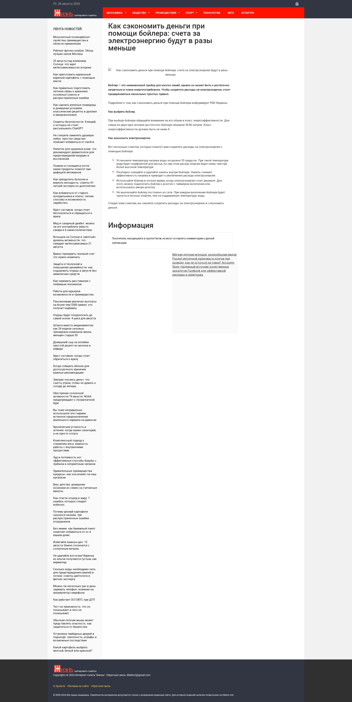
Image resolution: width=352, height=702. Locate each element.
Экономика (114, 12)
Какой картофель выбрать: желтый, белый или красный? (72, 648)
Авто (231, 12)
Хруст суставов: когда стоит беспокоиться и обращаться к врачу (72, 213)
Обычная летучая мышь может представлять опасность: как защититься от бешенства (73, 623)
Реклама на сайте (78, 686)
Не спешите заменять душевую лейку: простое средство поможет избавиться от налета (73, 138)
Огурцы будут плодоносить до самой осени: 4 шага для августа (74, 316)
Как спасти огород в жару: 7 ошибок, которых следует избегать (71, 501)
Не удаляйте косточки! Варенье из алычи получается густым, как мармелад (75, 559)
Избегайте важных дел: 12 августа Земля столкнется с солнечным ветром (71, 545)
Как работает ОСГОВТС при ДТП (74, 599)
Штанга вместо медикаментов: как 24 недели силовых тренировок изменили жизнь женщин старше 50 (73, 330)
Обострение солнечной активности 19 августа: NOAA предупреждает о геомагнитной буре (74, 398)
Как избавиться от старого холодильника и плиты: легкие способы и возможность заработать (73, 197)
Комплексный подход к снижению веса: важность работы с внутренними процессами (70, 445)
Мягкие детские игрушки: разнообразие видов (204, 255)
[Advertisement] (205, 302)
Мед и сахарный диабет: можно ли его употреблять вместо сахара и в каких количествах (74, 226)
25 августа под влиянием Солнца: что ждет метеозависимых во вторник (72, 64)
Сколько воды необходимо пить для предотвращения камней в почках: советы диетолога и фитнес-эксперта (74, 574)
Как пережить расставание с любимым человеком (72, 282)
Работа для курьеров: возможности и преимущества (73, 292)
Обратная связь (101, 686)
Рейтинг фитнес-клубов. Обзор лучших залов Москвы (73, 52)
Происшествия (165, 12)
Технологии (211, 12)
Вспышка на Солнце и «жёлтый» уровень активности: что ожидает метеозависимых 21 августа (74, 241)
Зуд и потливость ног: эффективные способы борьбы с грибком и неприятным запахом (74, 460)
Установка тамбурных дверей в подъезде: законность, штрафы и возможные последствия (75, 637)
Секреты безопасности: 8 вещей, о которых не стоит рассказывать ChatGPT (74, 125)
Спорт (190, 12)
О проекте (59, 686)
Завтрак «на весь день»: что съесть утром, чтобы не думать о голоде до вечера (74, 383)
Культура (248, 12)
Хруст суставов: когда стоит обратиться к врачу (71, 357)
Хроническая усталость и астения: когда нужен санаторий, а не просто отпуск (74, 430)
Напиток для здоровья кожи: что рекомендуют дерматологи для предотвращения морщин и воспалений (74, 153)
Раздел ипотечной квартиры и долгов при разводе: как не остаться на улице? (201, 261)
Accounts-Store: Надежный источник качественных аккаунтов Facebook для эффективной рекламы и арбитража (203, 269)
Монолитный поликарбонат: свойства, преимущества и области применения (72, 40)
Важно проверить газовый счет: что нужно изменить (74, 255)
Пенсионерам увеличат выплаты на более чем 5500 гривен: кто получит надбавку (75, 304)
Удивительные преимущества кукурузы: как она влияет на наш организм (74, 474)
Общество (139, 12)
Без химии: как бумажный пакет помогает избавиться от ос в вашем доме (74, 531)
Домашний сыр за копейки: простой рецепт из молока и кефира (72, 345)
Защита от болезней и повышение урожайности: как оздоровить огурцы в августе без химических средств (75, 269)
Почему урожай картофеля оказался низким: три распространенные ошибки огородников (71, 516)
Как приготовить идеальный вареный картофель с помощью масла (74, 77)
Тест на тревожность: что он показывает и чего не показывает (71, 610)
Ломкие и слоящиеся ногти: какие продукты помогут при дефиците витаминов (72, 169)
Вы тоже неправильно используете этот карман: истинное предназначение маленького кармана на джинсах (74, 415)
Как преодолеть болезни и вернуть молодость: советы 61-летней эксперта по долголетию (74, 182)
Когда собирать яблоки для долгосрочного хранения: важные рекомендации (71, 369)
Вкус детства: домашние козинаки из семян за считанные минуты (75, 487)
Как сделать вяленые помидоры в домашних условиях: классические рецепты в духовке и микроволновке (75, 109)
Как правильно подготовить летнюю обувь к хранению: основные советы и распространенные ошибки (71, 93)
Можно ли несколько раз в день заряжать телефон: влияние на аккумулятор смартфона (74, 589)
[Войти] (297, 3)
